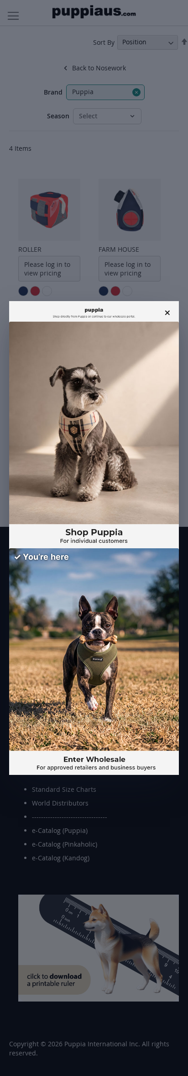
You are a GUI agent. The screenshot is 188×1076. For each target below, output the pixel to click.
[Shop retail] (94, 435)
